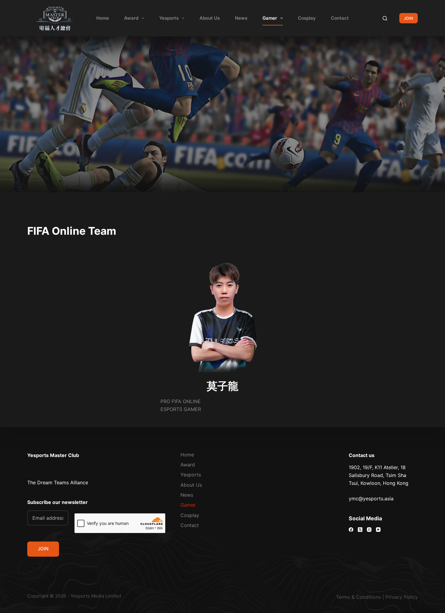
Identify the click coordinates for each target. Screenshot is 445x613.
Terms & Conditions (358, 597)
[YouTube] (378, 529)
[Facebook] (351, 529)
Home (102, 18)
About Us (209, 18)
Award (131, 18)
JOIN (408, 18)
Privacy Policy (401, 597)
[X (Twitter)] (360, 529)
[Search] (385, 18)
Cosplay (307, 18)
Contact (340, 18)
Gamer (269, 18)
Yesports (169, 18)
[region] (222, 417)
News (241, 18)
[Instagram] (369, 529)
